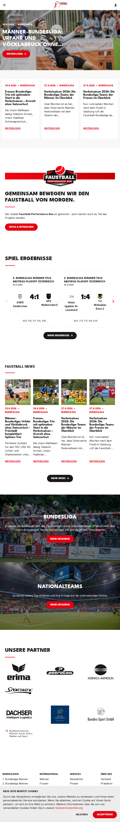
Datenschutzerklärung (69, 807)
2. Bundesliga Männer (15, 783)
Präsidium (106, 783)
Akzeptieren (105, 815)
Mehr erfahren (60, 539)
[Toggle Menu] (4, 5)
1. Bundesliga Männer (15, 779)
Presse (74, 783)
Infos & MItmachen (21, 227)
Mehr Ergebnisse (58, 336)
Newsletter (76, 779)
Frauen (44, 783)
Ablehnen (82, 815)
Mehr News (58, 478)
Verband (106, 779)
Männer (44, 779)
